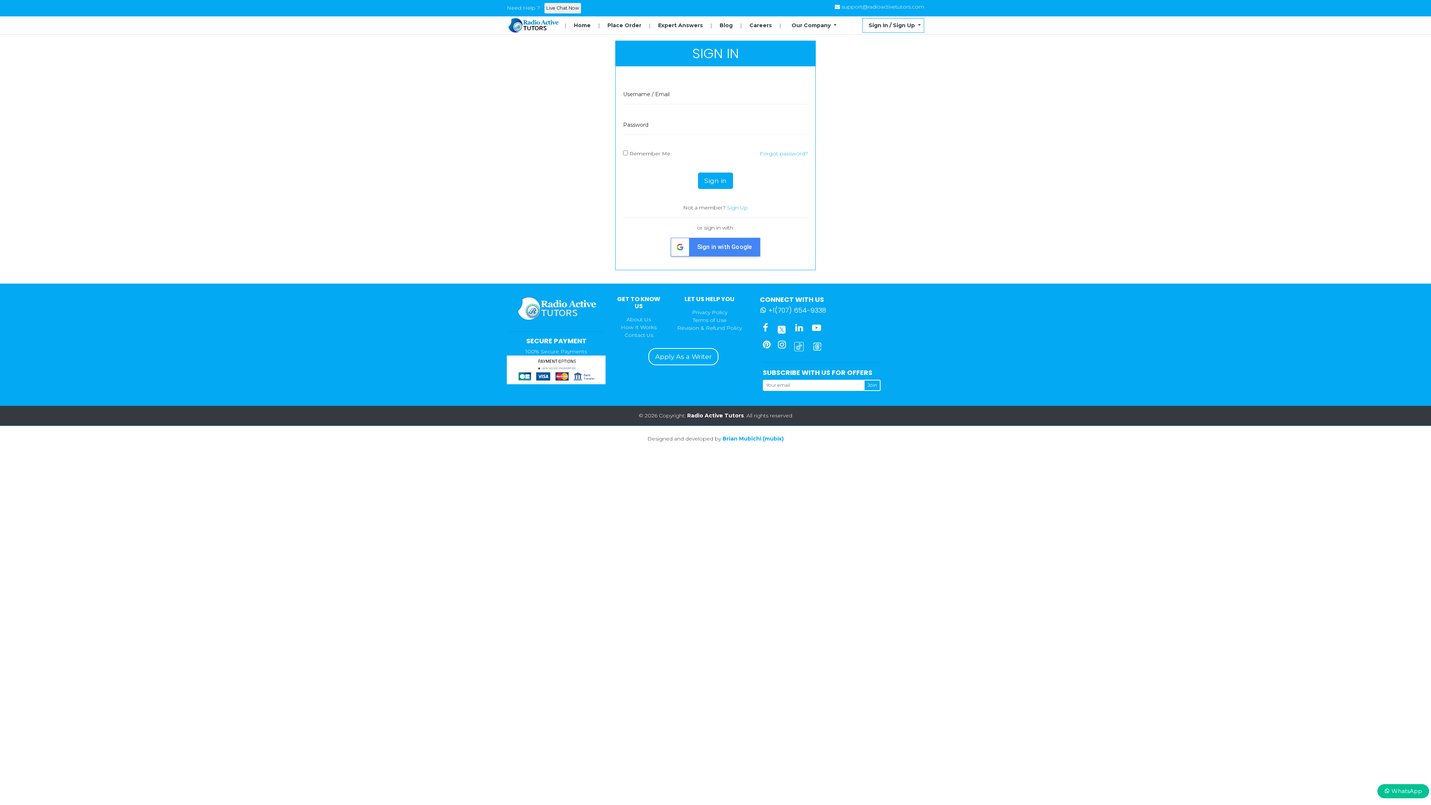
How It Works (639, 327)
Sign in (715, 180)
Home (582, 25)
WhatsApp (1406, 791)
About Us (638, 319)
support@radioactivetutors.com (882, 6)
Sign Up (737, 207)
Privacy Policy (709, 312)
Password (635, 124)
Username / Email (646, 94)
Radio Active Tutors (715, 415)
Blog (726, 25)
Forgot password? (784, 153)
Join (872, 385)
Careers (760, 25)
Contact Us (639, 335)
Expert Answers (680, 25)
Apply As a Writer (683, 356)
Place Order (624, 25)
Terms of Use (710, 320)
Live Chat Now (562, 8)
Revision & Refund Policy (709, 328)
